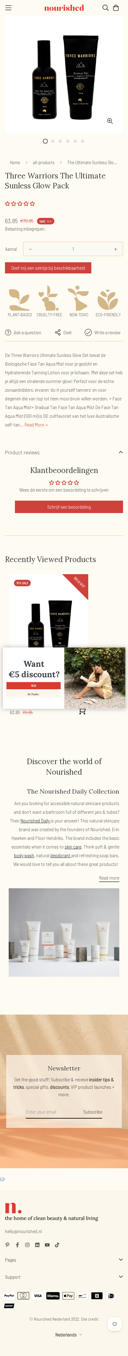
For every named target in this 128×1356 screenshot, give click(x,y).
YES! (33, 685)
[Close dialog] (121, 650)
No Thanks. (33, 694)
